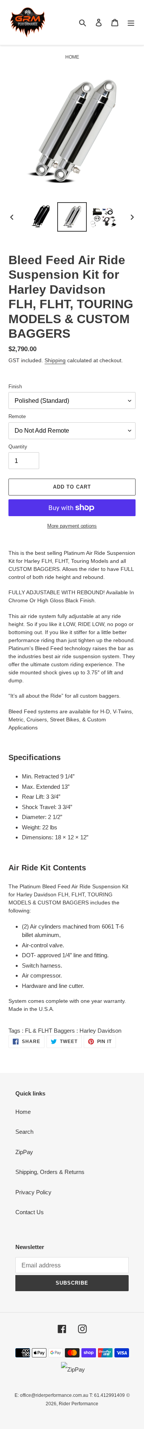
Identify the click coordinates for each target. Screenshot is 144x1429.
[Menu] (131, 22)
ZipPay (24, 1152)
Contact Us (29, 1212)
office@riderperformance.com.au (54, 1395)
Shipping (55, 360)
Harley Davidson (100, 1030)
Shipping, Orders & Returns (49, 1172)
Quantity (17, 447)
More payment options (72, 526)
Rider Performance (78, 1403)
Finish (15, 386)
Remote (17, 416)
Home (23, 1112)
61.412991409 (109, 1395)
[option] (40, 217)
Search (24, 1131)
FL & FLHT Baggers (50, 1030)
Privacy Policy (33, 1192)
